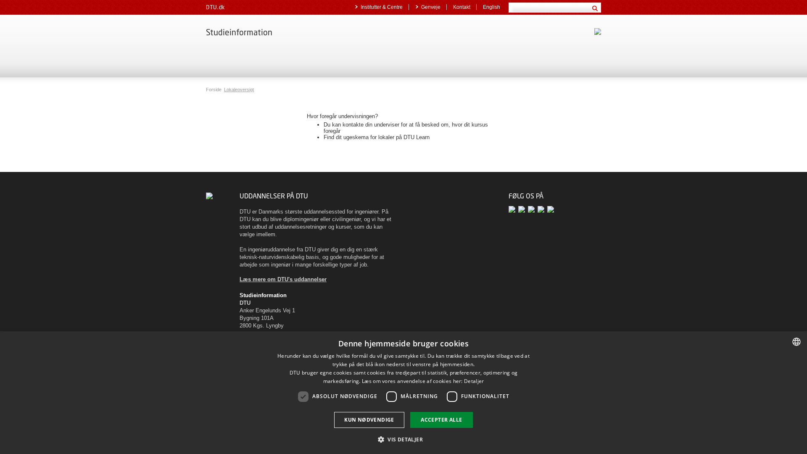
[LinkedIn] (542, 209)
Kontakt (461, 7)
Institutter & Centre (382, 7)
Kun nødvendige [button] (369, 419)
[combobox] (796, 342)
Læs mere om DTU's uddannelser (283, 279)
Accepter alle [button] (441, 419)
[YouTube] (533, 209)
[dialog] (403, 392)
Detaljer (474, 381)
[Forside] (209, 196)
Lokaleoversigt (239, 89)
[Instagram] (551, 209)
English (491, 7)
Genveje (430, 7)
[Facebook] (523, 209)
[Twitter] (513, 209)
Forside (214, 89)
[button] (403, 439)
